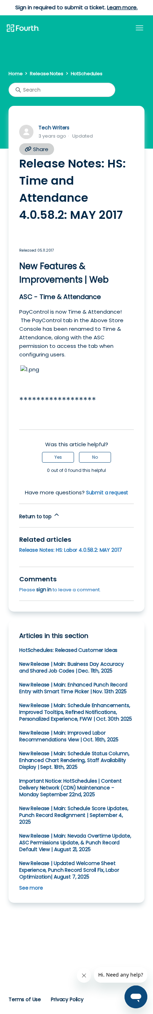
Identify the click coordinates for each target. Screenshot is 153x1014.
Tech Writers (53, 127)
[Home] (23, 28)
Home (15, 73)
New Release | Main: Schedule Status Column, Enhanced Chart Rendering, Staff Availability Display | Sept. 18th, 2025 (74, 760)
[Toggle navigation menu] (139, 28)
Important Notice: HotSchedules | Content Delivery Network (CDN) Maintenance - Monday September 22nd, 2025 (70, 787)
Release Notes (46, 73)
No (95, 457)
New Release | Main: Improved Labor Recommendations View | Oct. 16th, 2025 (68, 736)
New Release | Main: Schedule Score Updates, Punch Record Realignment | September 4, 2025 (73, 815)
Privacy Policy (67, 999)
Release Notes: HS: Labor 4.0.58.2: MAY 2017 (70, 550)
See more (31, 887)
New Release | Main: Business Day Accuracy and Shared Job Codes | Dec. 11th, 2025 (71, 667)
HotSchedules (86, 73)
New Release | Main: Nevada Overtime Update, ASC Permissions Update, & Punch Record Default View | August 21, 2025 (75, 842)
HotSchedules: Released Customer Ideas (68, 650)
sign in (44, 589)
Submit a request (107, 492)
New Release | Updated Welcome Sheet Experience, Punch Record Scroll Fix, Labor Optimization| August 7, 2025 (69, 870)
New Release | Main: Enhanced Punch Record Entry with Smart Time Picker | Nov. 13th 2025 (73, 688)
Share (40, 149)
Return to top (36, 516)
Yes (58, 457)
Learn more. (122, 7)
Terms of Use (25, 999)
